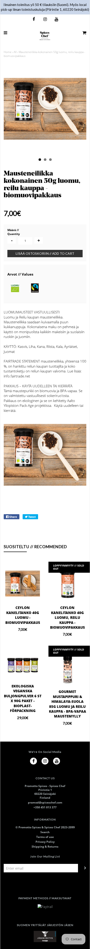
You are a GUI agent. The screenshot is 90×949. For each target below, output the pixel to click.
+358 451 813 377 (45, 807)
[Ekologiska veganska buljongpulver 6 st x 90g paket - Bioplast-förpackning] (23, 664)
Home (8, 52)
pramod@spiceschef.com (45, 802)
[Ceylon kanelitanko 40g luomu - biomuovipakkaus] (23, 583)
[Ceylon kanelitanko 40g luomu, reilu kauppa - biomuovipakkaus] (67, 583)
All (15, 52)
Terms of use (45, 837)
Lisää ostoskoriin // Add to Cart (45, 253)
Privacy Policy (45, 842)
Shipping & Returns (45, 847)
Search (45, 832)
